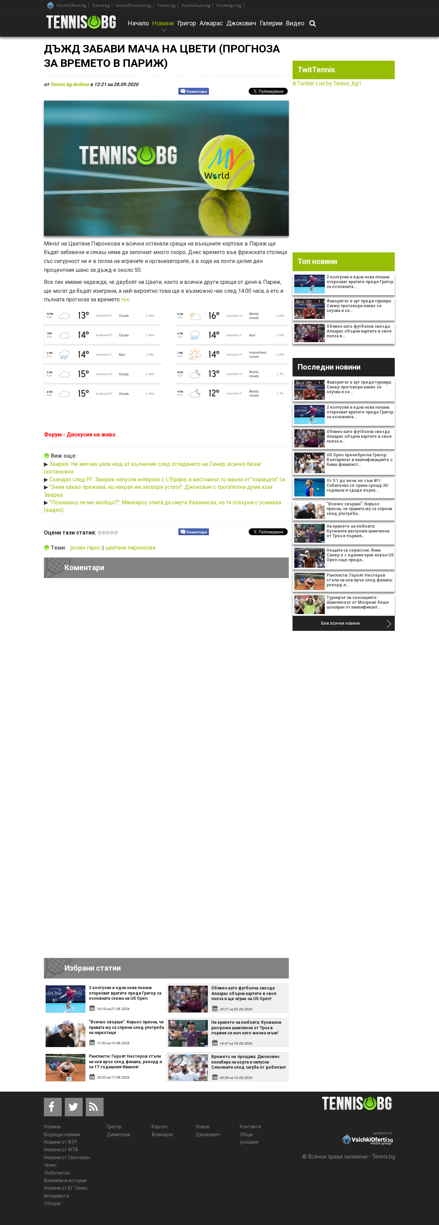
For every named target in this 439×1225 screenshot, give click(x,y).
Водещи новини (62, 1134)
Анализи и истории (65, 1180)
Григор (186, 23)
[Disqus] (166, 677)
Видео (295, 23)
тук (125, 299)
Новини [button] (163, 28)
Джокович (241, 23)
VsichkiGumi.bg (196, 5)
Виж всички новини (340, 623)
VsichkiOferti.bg (71, 5)
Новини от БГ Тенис (66, 1188)
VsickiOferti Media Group (50, 5)
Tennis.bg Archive (69, 84)
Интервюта (56, 1196)
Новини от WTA (61, 1149)
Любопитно (57, 1173)
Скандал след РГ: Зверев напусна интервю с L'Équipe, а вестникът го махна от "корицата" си (167, 479)
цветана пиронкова (130, 547)
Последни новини (329, 367)
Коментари (197, 91)
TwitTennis (316, 69)
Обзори (52, 1203)
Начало (138, 23)
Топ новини (317, 261)
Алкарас (211, 23)
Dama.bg (101, 5)
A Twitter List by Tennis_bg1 (327, 83)
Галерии (271, 23)
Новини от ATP (60, 1142)
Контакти (250, 1126)
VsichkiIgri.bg (228, 5)
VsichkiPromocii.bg (133, 5)
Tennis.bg (166, 5)
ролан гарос (86, 547)
